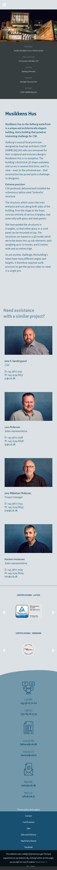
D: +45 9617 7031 (13, 371)
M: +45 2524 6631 (14, 375)
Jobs (28, 828)
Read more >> (41, 862)
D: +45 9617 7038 (14, 437)
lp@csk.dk (10, 444)
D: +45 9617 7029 (14, 569)
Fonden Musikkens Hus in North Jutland (28, 51)
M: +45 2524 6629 (14, 573)
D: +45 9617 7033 (14, 503)
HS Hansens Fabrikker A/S (28, 61)
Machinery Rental (28, 841)
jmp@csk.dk (11, 510)
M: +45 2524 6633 (14, 507)
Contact (28, 816)
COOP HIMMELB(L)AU (28, 92)
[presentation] (4, 611)
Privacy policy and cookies (28, 809)
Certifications (28, 822)
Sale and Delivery (28, 835)
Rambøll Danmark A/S (28, 82)
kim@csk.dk (11, 576)
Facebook (29, 847)
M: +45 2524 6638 (14, 441)
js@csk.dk (10, 378)
